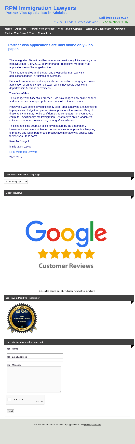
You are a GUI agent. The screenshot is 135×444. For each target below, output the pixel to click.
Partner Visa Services (42, 28)
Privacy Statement (93, 425)
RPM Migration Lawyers (23, 151)
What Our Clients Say (98, 28)
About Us (20, 28)
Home (8, 28)
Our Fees (119, 28)
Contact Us (44, 33)
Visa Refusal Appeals (70, 28)
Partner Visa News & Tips (19, 33)
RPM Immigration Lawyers (40, 8)
